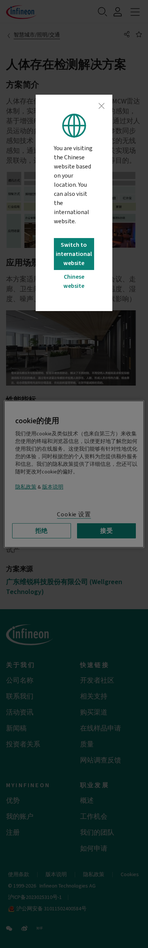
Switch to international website (74, 254)
